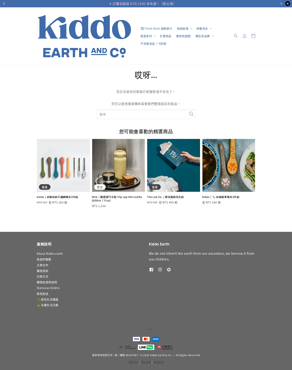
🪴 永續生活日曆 (47, 305)
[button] (235, 36)
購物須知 (42, 271)
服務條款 (134, 362)
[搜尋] (191, 114)
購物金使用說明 (47, 282)
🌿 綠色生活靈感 (47, 299)
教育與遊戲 (183, 36)
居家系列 (146, 36)
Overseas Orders (48, 288)
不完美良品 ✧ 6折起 (153, 43)
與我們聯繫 (44, 259)
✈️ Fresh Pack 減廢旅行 (156, 28)
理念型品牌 (202, 36)
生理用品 (165, 36)
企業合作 (42, 265)
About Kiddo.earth (50, 253)
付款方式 (42, 276)
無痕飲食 (183, 28)
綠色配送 (42, 294)
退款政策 (158, 362)
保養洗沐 (202, 28)
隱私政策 (146, 362)
